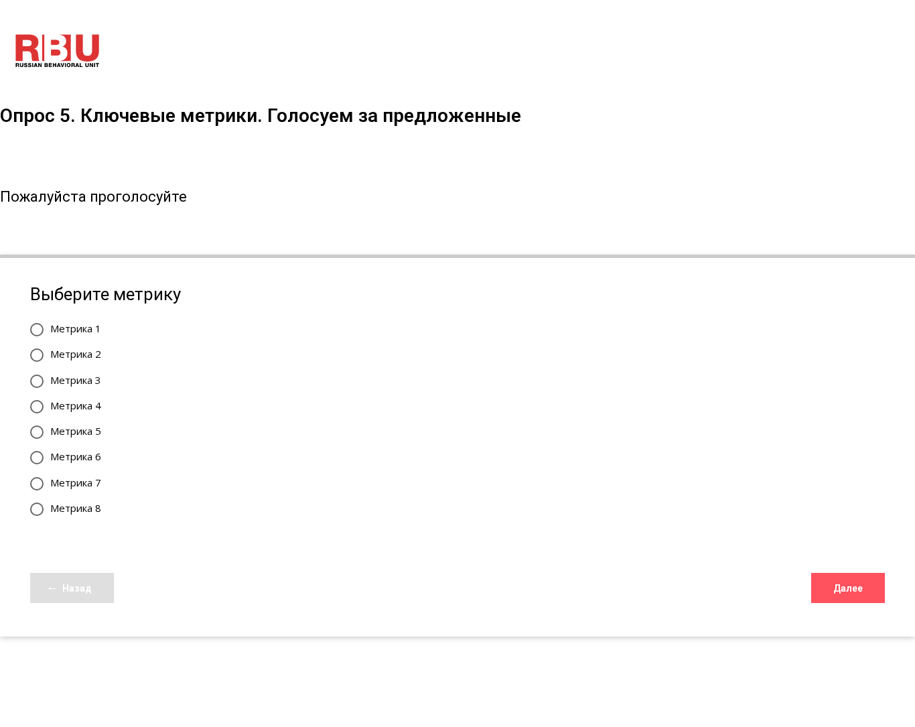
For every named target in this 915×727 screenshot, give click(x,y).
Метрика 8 (75, 508)
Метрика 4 (75, 405)
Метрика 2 (75, 353)
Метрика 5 (75, 431)
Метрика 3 (75, 380)
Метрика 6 (75, 456)
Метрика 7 (75, 482)
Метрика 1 (75, 328)
